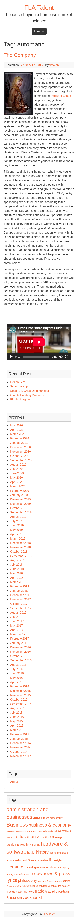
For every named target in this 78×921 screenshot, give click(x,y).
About (14, 781)
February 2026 (19, 438)
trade (39, 891)
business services (15, 831)
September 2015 (21, 703)
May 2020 (16, 477)
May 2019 (16, 529)
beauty (59, 818)
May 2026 (16, 425)
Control (62, 830)
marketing (30, 867)
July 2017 (16, 616)
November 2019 (20, 503)
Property (10, 886)
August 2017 (18, 612)
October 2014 (19, 751)
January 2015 (19, 738)
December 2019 (20, 499)
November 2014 (20, 747)
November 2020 (20, 451)
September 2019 (21, 512)
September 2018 (21, 555)
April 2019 (16, 534)
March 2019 (17, 538)
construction (29, 831)
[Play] (11, 356)
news (37, 874)
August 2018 (18, 560)
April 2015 (16, 725)
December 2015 (20, 690)
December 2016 (20, 647)
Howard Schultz (62, 95)
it (50, 859)
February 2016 (19, 686)
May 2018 (16, 573)
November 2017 (20, 599)
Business (17, 825)
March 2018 (17, 582)
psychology (22, 885)
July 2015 (16, 712)
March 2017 (17, 634)
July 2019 (16, 521)
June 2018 (17, 569)
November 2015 (20, 695)
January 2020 (19, 495)
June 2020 (17, 473)
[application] (39, 342)
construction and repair (47, 831)
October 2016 (19, 656)
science (34, 886)
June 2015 (17, 716)
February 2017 (19, 638)
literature (15, 866)
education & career (35, 836)
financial (36, 845)
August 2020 (18, 464)
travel (50, 891)
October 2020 (19, 455)
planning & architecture (50, 881)
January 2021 (19, 442)
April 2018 (16, 577)
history (42, 852)
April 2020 (16, 482)
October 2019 (19, 508)
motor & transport (22, 874)
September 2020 (21, 460)
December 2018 (20, 542)
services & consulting (50, 886)
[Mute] (61, 356)
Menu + (39, 31)
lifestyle (57, 860)
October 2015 (19, 699)
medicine (41, 867)
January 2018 (19, 590)
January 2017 (19, 643)
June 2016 (17, 673)
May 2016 (16, 677)
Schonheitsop (19, 386)
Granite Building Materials (27, 395)
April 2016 (16, 682)
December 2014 (20, 743)
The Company (20, 55)
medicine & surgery (57, 867)
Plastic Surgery (20, 399)
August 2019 (18, 516)
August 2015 (18, 708)
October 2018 (19, 551)
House (52, 853)
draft (69, 831)
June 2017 (17, 621)
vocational (32, 897)
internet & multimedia (31, 860)
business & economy (50, 824)
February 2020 (19, 490)
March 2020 (17, 486)
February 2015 (19, 734)
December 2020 (20, 447)
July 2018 (16, 564)
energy (58, 837)
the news (28, 891)
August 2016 (18, 664)
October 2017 (19, 603)
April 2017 (16, 629)
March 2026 (17, 434)
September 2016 (21, 660)
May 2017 (16, 625)
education (11, 837)
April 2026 (16, 429)
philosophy (27, 880)
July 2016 (16, 669)
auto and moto (48, 818)
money (10, 874)
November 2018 (20, 547)
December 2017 (20, 595)
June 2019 (17, 525)
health (31, 852)
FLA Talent (39, 7)
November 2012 (20, 756)
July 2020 (16, 468)
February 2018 (19, 586)
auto (36, 817)
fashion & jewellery (19, 844)
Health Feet (17, 382)
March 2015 (17, 730)
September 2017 (21, 608)
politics (66, 880)
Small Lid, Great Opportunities (29, 390)
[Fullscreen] (67, 356)
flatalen (54, 65)
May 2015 (16, 721)
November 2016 (20, 651)
